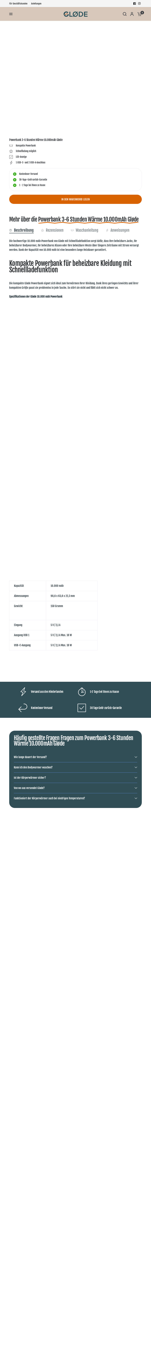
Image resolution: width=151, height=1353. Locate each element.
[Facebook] (134, 3)
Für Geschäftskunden (18, 3)
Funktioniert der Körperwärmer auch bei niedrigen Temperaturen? (49, 798)
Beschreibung (24, 230)
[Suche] (124, 14)
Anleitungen (36, 3)
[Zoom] (132, 33)
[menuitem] (19, 3)
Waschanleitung (87, 230)
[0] (139, 14)
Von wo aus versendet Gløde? (29, 788)
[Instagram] (139, 3)
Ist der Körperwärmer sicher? (30, 777)
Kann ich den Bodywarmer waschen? (33, 767)
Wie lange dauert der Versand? (30, 757)
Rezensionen (55, 230)
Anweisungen (119, 230)
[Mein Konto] (132, 14)
